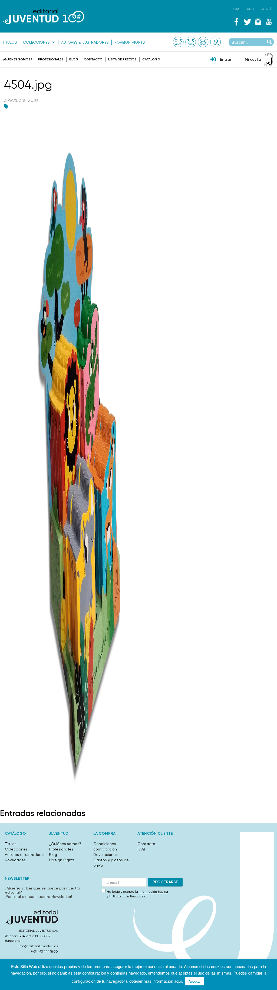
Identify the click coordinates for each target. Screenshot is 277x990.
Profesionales (51, 59)
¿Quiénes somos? (17, 59)
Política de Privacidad (130, 896)
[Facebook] (236, 21)
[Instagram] (258, 21)
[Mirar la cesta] (268, 59)
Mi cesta (253, 59)
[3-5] (190, 42)
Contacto (93, 59)
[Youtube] (268, 21)
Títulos (10, 42)
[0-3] (178, 42)
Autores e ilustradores (85, 42)
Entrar (225, 59)
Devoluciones (105, 854)
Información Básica (153, 892)
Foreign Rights (130, 42)
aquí (178, 981)
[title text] (43, 16)
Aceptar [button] (195, 981)
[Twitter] (247, 21)
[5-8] (203, 42)
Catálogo (151, 59)
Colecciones (36, 42)
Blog (73, 59)
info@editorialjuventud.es (38, 946)
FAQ (141, 849)
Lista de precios (122, 59)
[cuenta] (213, 60)
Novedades (15, 860)
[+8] (215, 42)
